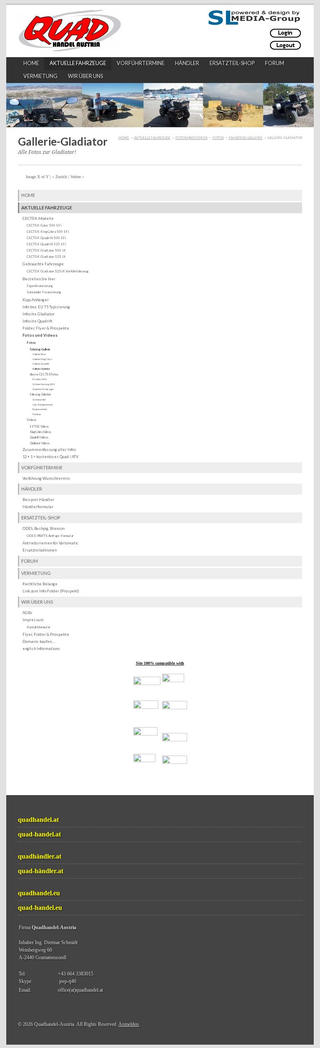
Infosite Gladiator (38, 314)
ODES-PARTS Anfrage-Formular (50, 536)
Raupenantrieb (39, 409)
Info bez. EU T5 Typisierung (46, 307)
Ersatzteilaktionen (39, 550)
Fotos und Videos (191, 138)
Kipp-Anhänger (35, 299)
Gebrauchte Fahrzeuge (43, 264)
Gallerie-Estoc (39, 354)
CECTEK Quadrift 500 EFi (46, 238)
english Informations (41, 648)
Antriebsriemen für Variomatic (50, 543)
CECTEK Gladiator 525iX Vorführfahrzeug (58, 271)
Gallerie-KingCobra (42, 359)
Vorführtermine (141, 63)
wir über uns (85, 76)
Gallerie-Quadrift (40, 363)
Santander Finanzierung (44, 292)
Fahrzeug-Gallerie (245, 138)
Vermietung (40, 76)
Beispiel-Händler (38, 499)
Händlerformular (37, 506)
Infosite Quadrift (37, 321)
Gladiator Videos (40, 443)
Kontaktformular (38, 627)
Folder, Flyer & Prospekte (45, 328)
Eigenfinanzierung (40, 286)
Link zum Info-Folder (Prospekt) (50, 591)
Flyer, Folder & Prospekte (45, 634)
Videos (31, 420)
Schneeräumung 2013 (43, 384)
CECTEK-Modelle (38, 218)
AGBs (27, 612)
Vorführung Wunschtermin (46, 478)
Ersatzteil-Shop (232, 63)
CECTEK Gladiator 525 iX (46, 256)
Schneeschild (38, 399)
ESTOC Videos (39, 426)
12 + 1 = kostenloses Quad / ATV (50, 456)
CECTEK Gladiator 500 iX (46, 250)
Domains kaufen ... (38, 641)
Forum (274, 63)
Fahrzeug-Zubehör (40, 394)
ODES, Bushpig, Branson (43, 528)
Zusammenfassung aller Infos (49, 449)
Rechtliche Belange (40, 584)
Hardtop (36, 414)
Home (31, 63)
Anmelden (128, 1024)
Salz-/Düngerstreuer (42, 404)
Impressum (33, 619)
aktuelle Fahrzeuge (78, 63)
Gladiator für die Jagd (42, 389)
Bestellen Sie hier (38, 279)
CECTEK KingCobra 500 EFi (48, 231)
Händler (187, 63)
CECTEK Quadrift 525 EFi (46, 244)
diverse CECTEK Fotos (44, 374)
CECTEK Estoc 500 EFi (44, 225)
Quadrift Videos (39, 437)
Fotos (218, 138)
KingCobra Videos (40, 431)
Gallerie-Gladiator (41, 368)
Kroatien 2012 (39, 379)
